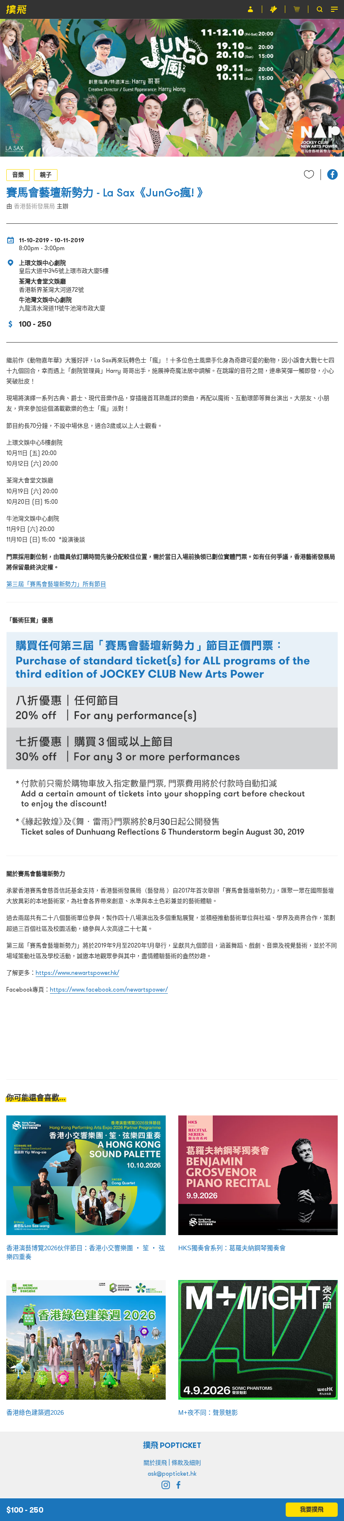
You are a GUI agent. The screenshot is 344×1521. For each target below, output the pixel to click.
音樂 (18, 174)
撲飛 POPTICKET (172, 1445)
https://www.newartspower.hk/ (77, 972)
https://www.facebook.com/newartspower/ (109, 989)
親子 (46, 174)
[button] (332, 174)
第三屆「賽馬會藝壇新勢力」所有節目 (56, 584)
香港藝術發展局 (34, 206)
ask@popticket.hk (172, 1473)
